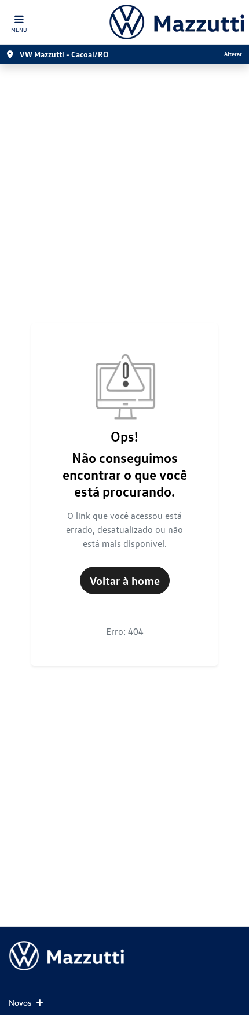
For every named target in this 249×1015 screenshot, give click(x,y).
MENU (19, 29)
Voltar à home (125, 580)
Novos (20, 1002)
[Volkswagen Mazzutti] (176, 22)
